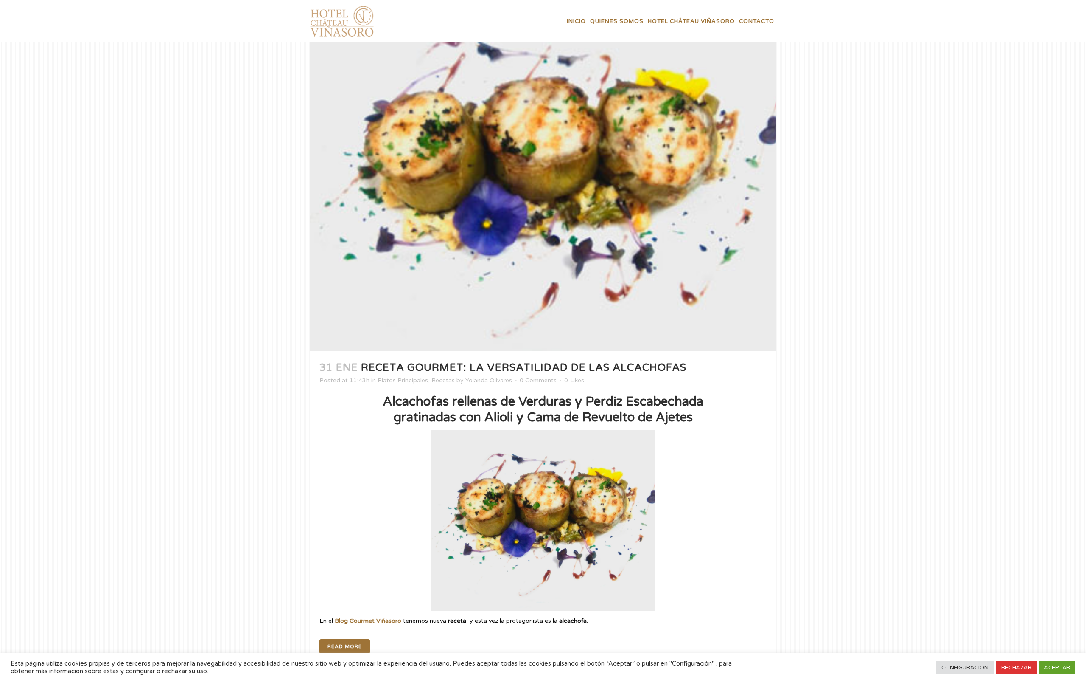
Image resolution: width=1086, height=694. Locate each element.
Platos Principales (403, 380)
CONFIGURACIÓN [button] (964, 667)
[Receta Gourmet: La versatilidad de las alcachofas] (543, 175)
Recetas (443, 380)
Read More (344, 646)
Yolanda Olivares (488, 380)
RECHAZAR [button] (1016, 667)
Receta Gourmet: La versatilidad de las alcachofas (523, 367)
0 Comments (538, 380)
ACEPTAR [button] (1057, 667)
